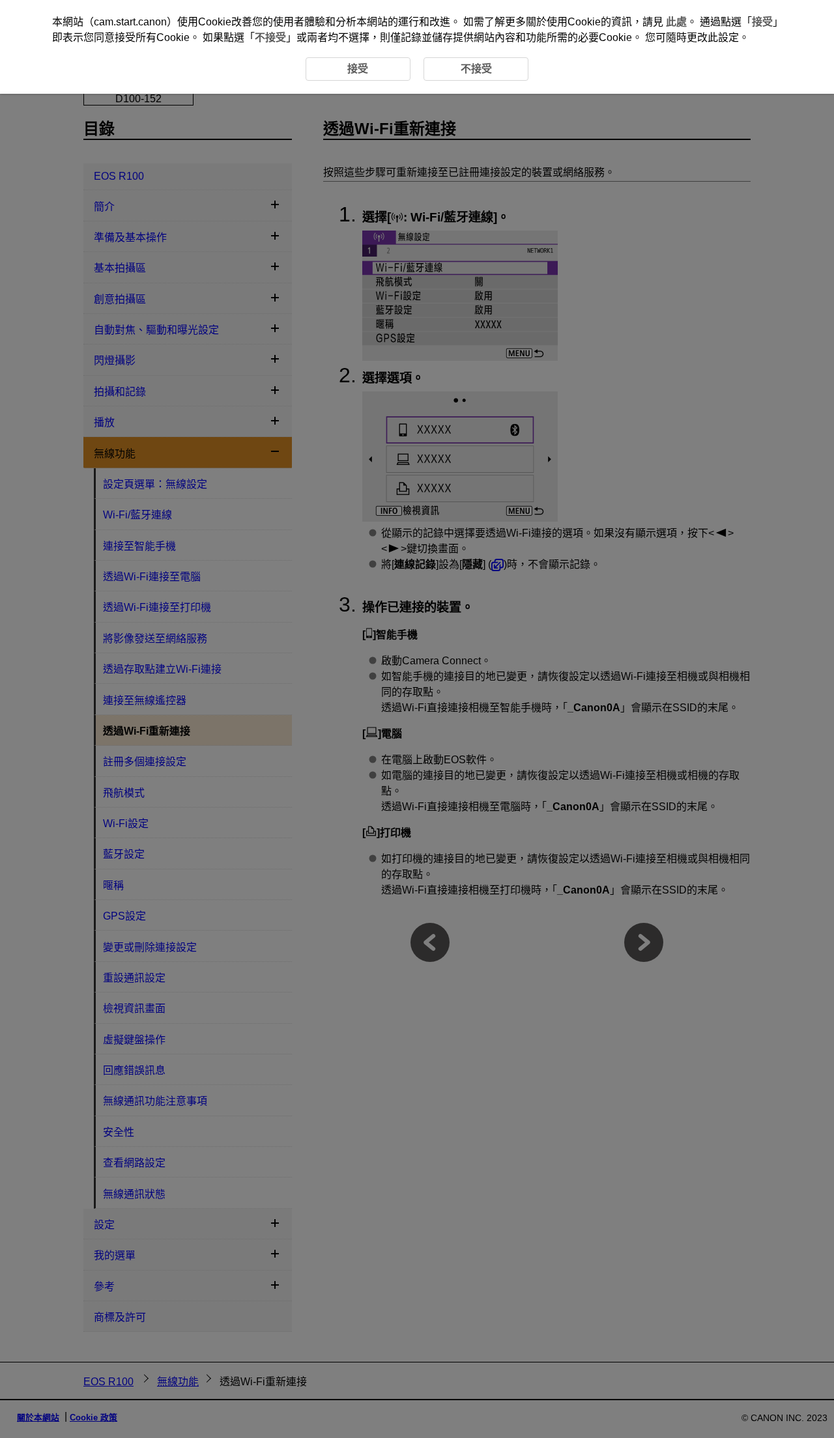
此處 (676, 21)
